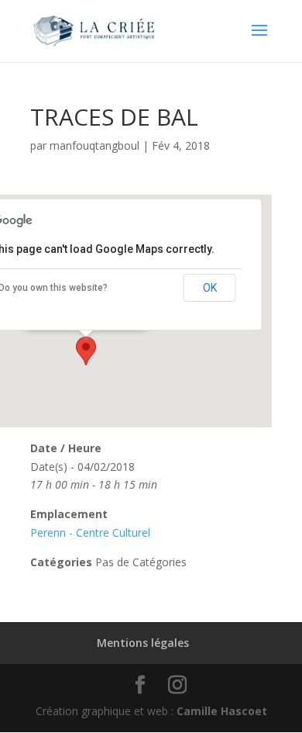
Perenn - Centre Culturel (90, 532)
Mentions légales (143, 642)
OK (210, 288)
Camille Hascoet (222, 711)
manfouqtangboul (94, 145)
